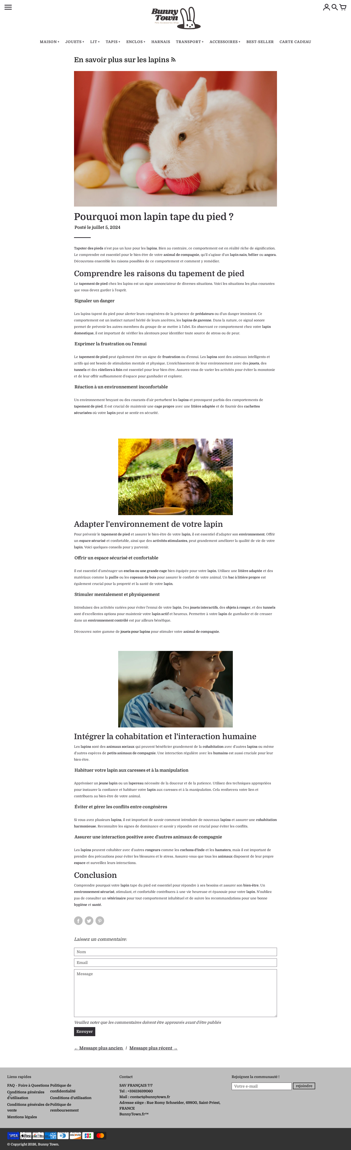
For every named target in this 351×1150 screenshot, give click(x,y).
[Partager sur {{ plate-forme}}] (78, 920)
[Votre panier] (342, 7)
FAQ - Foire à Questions (28, 1085)
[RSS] (173, 61)
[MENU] (8, 7)
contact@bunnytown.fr (150, 1097)
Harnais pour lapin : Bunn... (29, 1136)
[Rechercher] (334, 7)
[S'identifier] (326, 7)
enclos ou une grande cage (145, 571)
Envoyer (84, 1031)
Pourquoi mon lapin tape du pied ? (154, 216)
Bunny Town (48, 1144)
